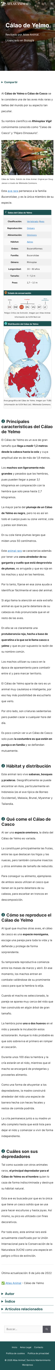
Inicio (14, 1347)
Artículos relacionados (24, 1309)
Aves (41, 221)
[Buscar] (47, 1329)
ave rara (13, 191)
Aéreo (30, 241)
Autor (9, 1294)
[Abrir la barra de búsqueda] (45, 3)
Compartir (11, 82)
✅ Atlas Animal (11, 1283)
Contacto (38, 1347)
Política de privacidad (38, 1353)
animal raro (15, 550)
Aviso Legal (25, 1347)
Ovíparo (31, 228)
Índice (10, 1301)
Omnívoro (32, 235)
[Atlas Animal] (15, 3)
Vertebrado (32, 221)
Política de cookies (15, 1353)
